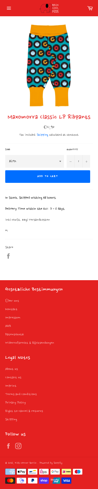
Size (7, 149)
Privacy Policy (15, 403)
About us (11, 369)
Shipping (42, 135)
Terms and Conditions (21, 394)
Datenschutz (14, 334)
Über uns (12, 301)
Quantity (72, 149)
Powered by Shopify (50, 463)
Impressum (12, 318)
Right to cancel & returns (24, 411)
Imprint (10, 386)
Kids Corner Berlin (26, 463)
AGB (8, 326)
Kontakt (11, 309)
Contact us (13, 377)
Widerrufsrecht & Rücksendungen (29, 343)
